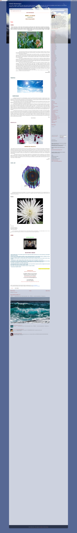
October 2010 (53, 74)
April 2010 (53, 80)
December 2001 (54, 95)
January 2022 (53, 33)
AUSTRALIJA (53, 102)
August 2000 (53, 98)
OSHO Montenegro (15, 4)
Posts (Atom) (15, 292)
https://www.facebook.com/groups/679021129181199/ (30, 281)
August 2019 (53, 61)
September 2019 (54, 60)
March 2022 (53, 31)
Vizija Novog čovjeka (54, 121)
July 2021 (53, 39)
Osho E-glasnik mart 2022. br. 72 (15, 294)
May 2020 (53, 52)
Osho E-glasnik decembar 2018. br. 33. (19, 329)
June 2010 (53, 78)
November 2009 (54, 85)
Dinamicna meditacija (54, 103)
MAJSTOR (53, 105)
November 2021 (54, 35)
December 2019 (54, 57)
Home (30, 290)
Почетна (53, 12)
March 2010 (53, 81)
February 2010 (53, 82)
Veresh (52, 120)
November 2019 (54, 58)
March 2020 (53, 54)
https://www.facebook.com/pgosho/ (30, 271)
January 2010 (53, 83)
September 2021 (54, 37)
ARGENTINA (53, 101)
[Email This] (15, 288)
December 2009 (54, 84)
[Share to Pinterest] (18, 288)
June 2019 (53, 63)
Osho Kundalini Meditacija (55, 110)
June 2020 (53, 51)
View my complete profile (55, 28)
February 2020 (53, 55)
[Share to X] (16, 288)
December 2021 (54, 34)
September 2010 (54, 75)
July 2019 (53, 62)
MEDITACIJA (53, 107)
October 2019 (53, 59)
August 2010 (53, 76)
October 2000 (53, 97)
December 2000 (54, 96)
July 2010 (53, 77)
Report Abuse (54, 124)
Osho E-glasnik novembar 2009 (18, 333)
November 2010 (54, 73)
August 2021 (53, 38)
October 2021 (53, 36)
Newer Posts (12, 290)
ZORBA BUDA (53, 122)
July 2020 (53, 50)
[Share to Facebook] (17, 288)
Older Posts (48, 290)
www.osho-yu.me (30, 270)
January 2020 (53, 56)
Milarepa (53, 108)
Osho (52, 109)
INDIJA (52, 104)
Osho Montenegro (58, 15)
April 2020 (53, 53)
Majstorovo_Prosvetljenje (55, 106)
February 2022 (53, 32)
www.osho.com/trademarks (34, 285)
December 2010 (54, 72)
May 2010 (53, 79)
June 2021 (53, 40)
